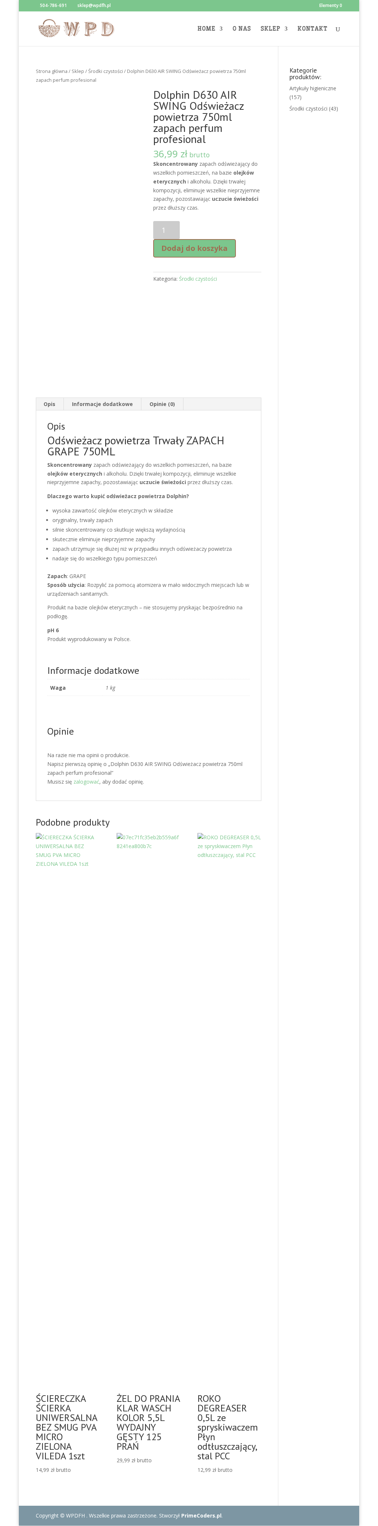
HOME (206, 29)
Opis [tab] (49, 403)
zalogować (86, 781)
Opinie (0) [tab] (162, 403)
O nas (242, 29)
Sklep (78, 71)
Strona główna (52, 71)
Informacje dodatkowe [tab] (102, 403)
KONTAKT (312, 29)
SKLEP (271, 29)
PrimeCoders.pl (201, 1515)
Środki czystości (105, 71)
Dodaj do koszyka (194, 248)
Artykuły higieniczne (312, 88)
